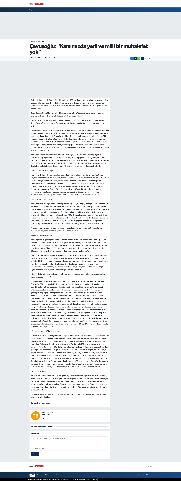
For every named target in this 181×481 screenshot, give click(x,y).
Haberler (32, 41)
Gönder (35, 454)
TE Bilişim (148, 475)
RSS (33, 475)
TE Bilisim (46, 415)
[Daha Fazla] (142, 58)
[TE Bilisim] (35, 416)
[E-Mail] (43, 418)
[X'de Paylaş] (135, 58)
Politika (41, 41)
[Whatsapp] (149, 466)
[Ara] (31, 10)
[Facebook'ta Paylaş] (131, 58)
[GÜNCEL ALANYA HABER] (37, 3)
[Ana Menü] (33, 10)
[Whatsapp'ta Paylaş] (138, 58)
